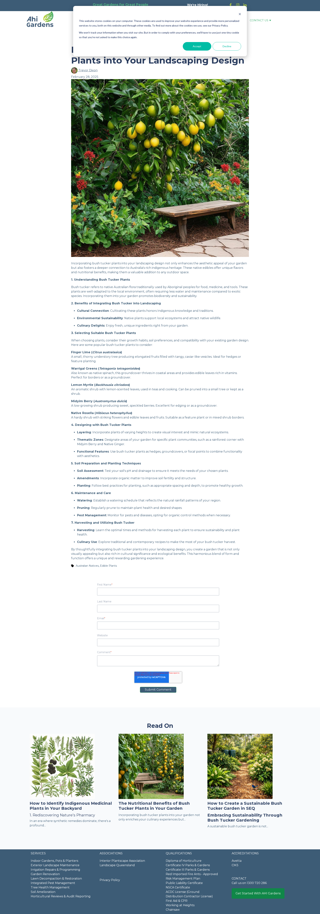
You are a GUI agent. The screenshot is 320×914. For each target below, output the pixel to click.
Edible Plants (108, 565)
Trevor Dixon (88, 70)
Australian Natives (87, 565)
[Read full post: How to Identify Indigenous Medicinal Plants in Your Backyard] (62, 766)
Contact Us (259, 20)
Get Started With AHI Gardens (258, 893)
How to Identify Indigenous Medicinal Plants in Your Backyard (71, 806)
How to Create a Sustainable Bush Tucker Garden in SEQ (244, 806)
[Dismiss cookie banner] (240, 14)
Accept (197, 46)
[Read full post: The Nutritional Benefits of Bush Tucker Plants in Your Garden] (151, 766)
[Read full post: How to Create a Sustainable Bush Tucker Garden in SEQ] (240, 766)
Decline (227, 46)
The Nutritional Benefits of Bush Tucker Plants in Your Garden (154, 806)
